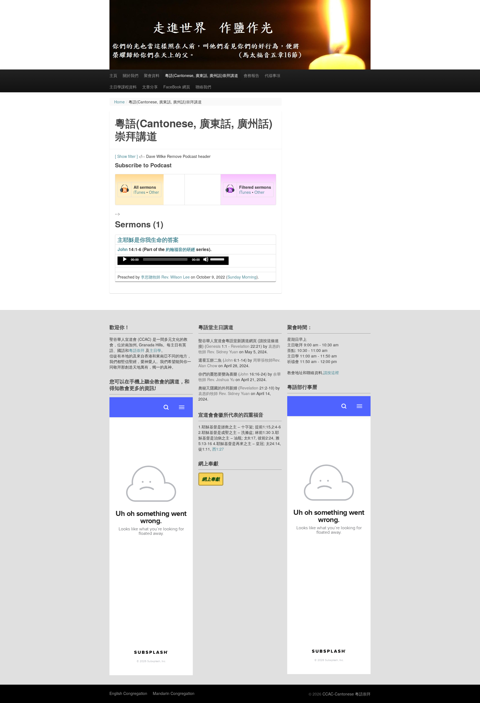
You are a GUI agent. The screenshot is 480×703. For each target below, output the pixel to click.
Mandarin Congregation (173, 693)
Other (154, 192)
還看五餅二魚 (210, 360)
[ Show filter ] (126, 156)
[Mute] (206, 259)
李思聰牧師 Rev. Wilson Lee (165, 277)
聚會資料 (151, 75)
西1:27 (218, 449)
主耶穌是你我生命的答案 (148, 240)
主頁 (113, 75)
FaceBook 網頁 (176, 87)
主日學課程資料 (123, 87)
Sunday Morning (242, 277)
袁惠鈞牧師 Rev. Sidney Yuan (224, 393)
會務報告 (251, 75)
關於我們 (130, 75)
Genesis (213, 346)
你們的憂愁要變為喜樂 (217, 374)
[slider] (218, 259)
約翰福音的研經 (180, 249)
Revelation (240, 346)
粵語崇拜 (136, 350)
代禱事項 (272, 75)
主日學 (155, 350)
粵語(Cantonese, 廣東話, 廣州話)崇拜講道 (201, 75)
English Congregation (128, 693)
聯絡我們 (203, 87)
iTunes (139, 192)
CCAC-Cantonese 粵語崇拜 (346, 694)
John (123, 249)
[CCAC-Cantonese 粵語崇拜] (240, 34)
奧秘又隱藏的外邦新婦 (217, 388)
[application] (173, 261)
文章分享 (150, 87)
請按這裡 (331, 372)
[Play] (125, 259)
